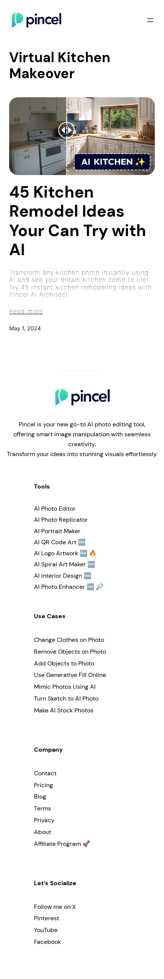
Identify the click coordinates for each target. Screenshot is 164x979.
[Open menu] (150, 20)
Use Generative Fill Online (70, 675)
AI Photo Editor (55, 509)
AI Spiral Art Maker (60, 564)
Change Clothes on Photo (69, 640)
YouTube (46, 930)
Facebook (47, 942)
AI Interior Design (58, 576)
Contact (45, 773)
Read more (26, 311)
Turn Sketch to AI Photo (66, 698)
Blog (40, 797)
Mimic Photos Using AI (65, 687)
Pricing (43, 785)
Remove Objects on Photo (70, 652)
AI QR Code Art (55, 542)
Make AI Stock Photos (63, 710)
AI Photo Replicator (61, 520)
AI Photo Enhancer (59, 587)
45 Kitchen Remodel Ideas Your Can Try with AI (77, 221)
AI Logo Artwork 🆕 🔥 (65, 553)
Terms (42, 808)
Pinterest (46, 918)
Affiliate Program (57, 844)
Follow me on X (55, 907)
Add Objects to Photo (64, 663)
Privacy (44, 820)
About (42, 832)
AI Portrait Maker (57, 531)
